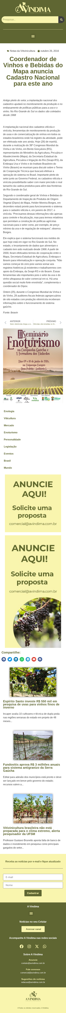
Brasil (7, 460)
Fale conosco (33, 969)
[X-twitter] (37, 946)
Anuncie (33, 960)
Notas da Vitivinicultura (22, 51)
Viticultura (10, 418)
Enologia (9, 411)
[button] (33, 36)
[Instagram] (29, 946)
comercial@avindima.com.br (33, 973)
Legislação (10, 446)
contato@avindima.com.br (33, 963)
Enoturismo (10, 432)
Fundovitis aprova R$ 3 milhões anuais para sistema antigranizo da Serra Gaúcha (31, 767)
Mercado (9, 425)
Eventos (9, 453)
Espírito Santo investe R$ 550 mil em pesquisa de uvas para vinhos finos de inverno (31, 704)
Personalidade (12, 439)
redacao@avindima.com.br (33, 982)
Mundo (8, 467)
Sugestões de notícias (33, 979)
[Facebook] (21, 946)
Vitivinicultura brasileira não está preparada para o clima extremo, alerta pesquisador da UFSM (31, 831)
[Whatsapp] (44, 946)
